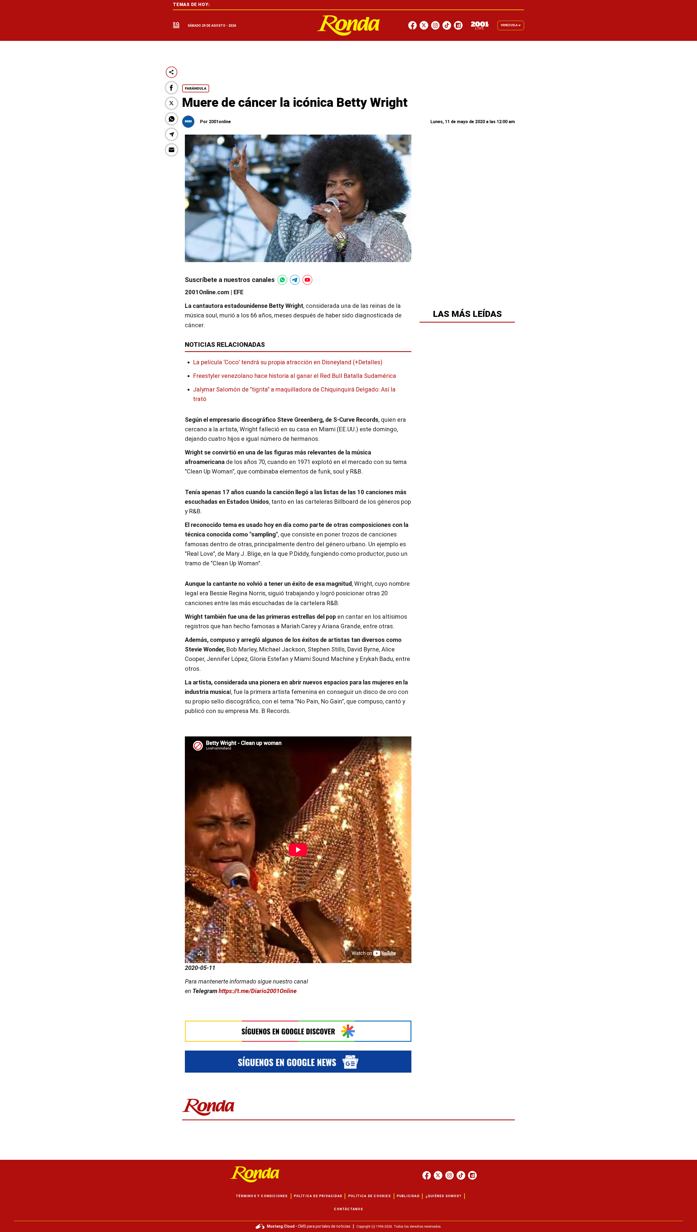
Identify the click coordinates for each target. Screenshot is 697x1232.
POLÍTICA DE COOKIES (369, 1196)
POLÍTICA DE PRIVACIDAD (318, 1196)
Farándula (195, 88)
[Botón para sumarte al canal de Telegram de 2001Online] (295, 280)
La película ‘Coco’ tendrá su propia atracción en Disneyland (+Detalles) (288, 362)
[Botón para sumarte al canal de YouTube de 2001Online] (307, 280)
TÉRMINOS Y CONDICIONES (262, 1196)
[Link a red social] (426, 1175)
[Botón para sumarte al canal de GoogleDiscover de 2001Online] (298, 1031)
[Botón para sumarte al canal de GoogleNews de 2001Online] (298, 1062)
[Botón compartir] (171, 72)
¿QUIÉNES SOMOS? (443, 1196)
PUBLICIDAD (408, 1196)
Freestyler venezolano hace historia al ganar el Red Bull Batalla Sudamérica (294, 375)
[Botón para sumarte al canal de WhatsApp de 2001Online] (282, 280)
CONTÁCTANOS (348, 1209)
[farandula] (349, 25)
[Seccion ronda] (208, 1116)
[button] (171, 87)
